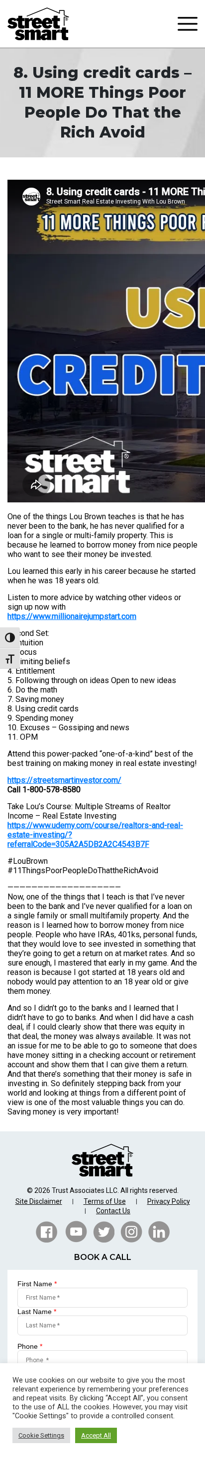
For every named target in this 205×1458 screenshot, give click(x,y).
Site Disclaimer (38, 1201)
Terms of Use (105, 1201)
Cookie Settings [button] (41, 1435)
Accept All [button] (96, 1435)
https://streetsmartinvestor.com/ (64, 780)
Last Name (36, 1312)
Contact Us (113, 1211)
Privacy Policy (168, 1201)
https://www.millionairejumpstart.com (71, 616)
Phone (29, 1346)
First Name (37, 1284)
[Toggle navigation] (188, 24)
